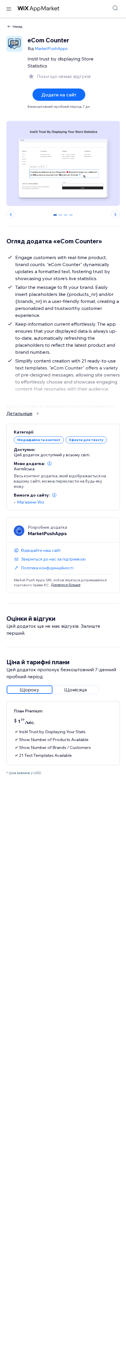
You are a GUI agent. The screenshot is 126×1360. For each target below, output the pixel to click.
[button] (49, 463)
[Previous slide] (10, 214)
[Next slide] (115, 214)
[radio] (29, 690)
